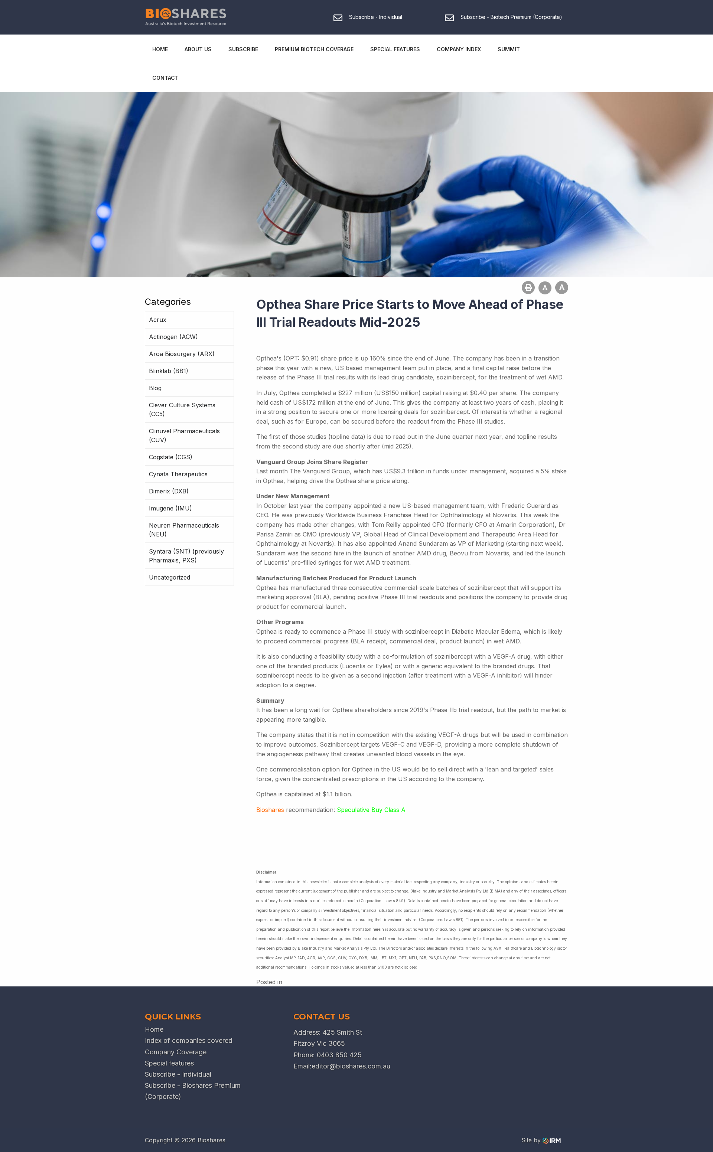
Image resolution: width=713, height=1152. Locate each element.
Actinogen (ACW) (173, 336)
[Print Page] (528, 287)
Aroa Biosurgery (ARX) (182, 354)
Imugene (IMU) (170, 508)
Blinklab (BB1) (168, 371)
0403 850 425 (339, 1055)
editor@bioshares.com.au (351, 1066)
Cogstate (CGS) (170, 457)
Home (160, 49)
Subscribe (243, 49)
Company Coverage (175, 1052)
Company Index (459, 49)
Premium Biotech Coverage (314, 49)
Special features (169, 1063)
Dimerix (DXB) (169, 491)
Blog (155, 388)
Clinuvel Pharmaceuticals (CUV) (184, 435)
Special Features (395, 49)
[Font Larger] (561, 287)
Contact (165, 78)
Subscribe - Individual (178, 1074)
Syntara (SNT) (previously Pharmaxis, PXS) (186, 556)
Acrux (157, 319)
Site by (532, 1140)
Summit (509, 49)
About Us (198, 49)
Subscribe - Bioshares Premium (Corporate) (193, 1090)
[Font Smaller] (544, 287)
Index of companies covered (188, 1040)
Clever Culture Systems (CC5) (182, 409)
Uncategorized (169, 577)
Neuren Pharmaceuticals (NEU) (184, 530)
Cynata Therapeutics (178, 474)
